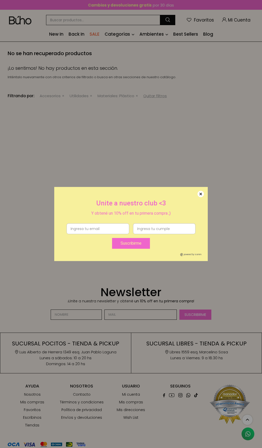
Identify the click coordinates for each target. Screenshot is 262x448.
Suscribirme (131, 243)
